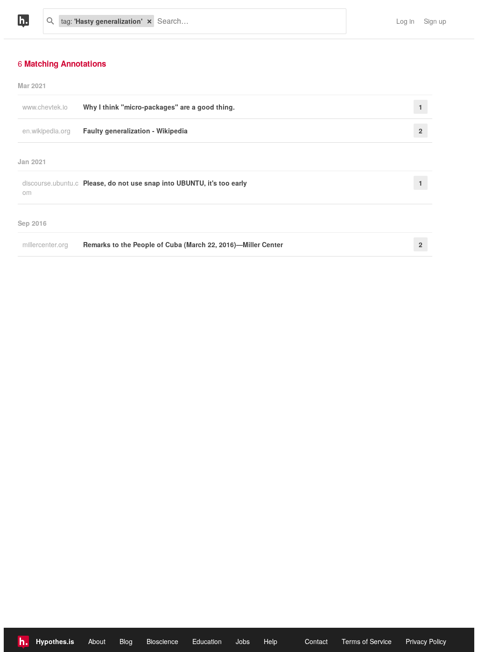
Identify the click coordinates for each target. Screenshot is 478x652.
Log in (405, 21)
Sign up (435, 21)
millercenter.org (46, 244)
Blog (126, 641)
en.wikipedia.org (47, 130)
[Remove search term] (149, 21)
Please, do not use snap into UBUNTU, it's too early (165, 182)
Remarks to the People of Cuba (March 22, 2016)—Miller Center (183, 244)
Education (207, 641)
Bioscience (162, 641)
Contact (316, 641)
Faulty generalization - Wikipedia (135, 130)
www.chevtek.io (46, 106)
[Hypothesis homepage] (30, 21)
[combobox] (246, 21)
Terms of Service (367, 641)
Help (270, 641)
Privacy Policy (426, 641)
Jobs (243, 641)
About (96, 641)
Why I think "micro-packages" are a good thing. (159, 106)
